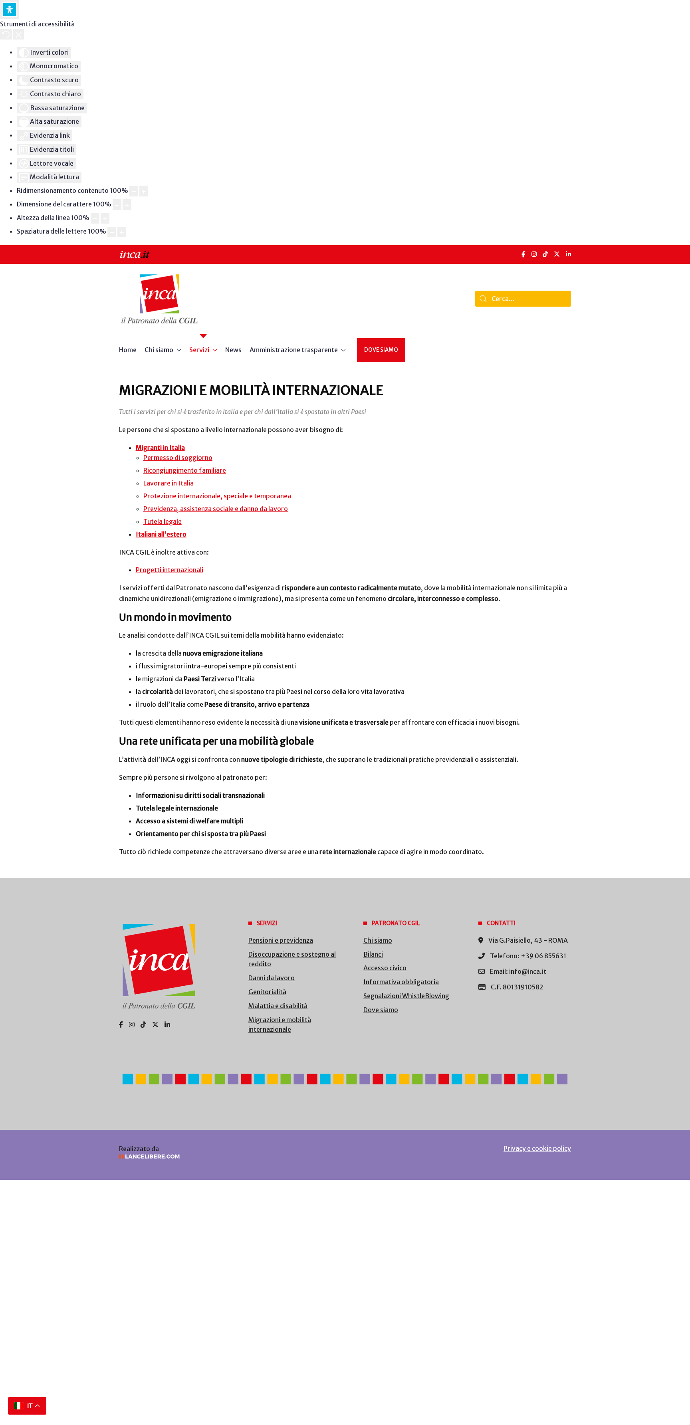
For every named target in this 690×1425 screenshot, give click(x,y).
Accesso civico (384, 968)
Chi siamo (377, 940)
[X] (557, 254)
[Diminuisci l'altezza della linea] (95, 218)
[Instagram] (534, 254)
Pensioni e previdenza (280, 940)
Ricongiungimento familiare (184, 470)
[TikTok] (545, 254)
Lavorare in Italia (168, 483)
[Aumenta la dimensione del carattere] (127, 204)
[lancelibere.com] (225, 1156)
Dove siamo (381, 350)
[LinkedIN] (568, 254)
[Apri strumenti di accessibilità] (9, 9)
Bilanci (373, 954)
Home (128, 350)
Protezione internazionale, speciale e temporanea (217, 496)
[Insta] (132, 1025)
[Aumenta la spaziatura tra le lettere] (121, 232)
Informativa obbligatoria (401, 982)
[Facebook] (523, 254)
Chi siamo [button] (159, 350)
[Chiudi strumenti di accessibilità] (18, 34)
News (233, 350)
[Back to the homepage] (159, 299)
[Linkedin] (167, 1025)
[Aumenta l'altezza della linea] (105, 218)
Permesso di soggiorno (177, 458)
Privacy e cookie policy (537, 1148)
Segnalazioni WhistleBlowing (406, 996)
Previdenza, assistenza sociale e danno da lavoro (215, 509)
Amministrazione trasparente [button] (294, 350)
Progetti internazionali (169, 570)
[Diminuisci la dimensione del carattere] (117, 204)
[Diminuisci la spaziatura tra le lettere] (111, 232)
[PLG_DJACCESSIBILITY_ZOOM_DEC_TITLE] (133, 191)
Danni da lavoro (271, 978)
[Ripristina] (6, 34)
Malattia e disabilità (277, 1006)
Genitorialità (267, 992)
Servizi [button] (199, 350)
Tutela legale (162, 521)
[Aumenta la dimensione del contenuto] (143, 191)
